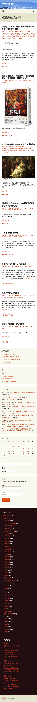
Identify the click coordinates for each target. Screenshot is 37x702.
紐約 (15, 297)
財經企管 (7, 562)
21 (23, 451)
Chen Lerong (6, 397)
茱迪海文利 (20, 210)
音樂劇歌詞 (8, 528)
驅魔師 (6, 82)
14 (23, 448)
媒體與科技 (8, 546)
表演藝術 (7, 557)
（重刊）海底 (7, 676)
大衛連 (24, 35)
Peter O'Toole (10, 35)
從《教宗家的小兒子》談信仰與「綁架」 (19, 144)
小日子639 (6, 643)
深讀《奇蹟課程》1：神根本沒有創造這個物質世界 (11, 651)
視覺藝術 (7, 559)
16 (33, 448)
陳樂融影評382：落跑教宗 (13, 323)
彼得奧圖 (18, 37)
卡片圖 (7, 595)
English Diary (9, 583)
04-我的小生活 (7, 578)
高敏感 (20, 237)
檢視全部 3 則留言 (8, 315)
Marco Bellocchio (18, 148)
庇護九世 (6, 150)
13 (18, 448)
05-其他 (5, 590)
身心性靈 (18, 147)
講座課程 (7, 611)
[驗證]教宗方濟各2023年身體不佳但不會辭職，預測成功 (18, 204)
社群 (6, 632)
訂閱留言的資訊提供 (7, 379)
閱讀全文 (5, 64)
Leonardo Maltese (7, 148)
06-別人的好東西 (8, 614)
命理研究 (18, 208)
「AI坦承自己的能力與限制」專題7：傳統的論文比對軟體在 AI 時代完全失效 (11, 686)
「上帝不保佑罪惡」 (10, 232)
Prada (25, 295)
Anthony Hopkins (26, 31)
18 (9, 451)
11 (9, 448)
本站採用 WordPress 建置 (9, 698)
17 (4, 451)
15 (28, 448)
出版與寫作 (8, 536)
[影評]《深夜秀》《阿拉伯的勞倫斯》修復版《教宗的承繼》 (18, 27)
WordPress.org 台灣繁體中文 (10, 381)
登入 (3, 373)
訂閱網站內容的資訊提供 (8, 376)
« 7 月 (8, 458)
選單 (3, 11)
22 (28, 451)
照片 (6, 603)
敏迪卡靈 (24, 37)
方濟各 (30, 37)
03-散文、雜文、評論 (9, 531)
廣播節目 (7, 598)
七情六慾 (18, 235)
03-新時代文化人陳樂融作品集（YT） (12, 359)
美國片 (14, 38)
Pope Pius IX (27, 148)
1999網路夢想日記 (10, 580)
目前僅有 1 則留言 (8, 135)
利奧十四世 (19, 35)
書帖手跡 (7, 601)
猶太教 (25, 150)
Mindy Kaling (24, 33)
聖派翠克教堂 (21, 297)
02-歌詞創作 (6, 518)
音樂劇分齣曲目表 (10, 526)
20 (18, 451)
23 (33, 451)
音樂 (6, 575)
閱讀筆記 (18, 80)
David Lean (5, 33)
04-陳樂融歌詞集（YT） (8, 362)
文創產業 (7, 554)
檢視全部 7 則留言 (8, 255)
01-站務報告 (6, 515)
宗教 (27, 326)
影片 (6, 624)
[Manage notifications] (3, 698)
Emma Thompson (14, 33)
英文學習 (7, 606)
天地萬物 (7, 541)
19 (13, 451)
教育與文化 (8, 551)
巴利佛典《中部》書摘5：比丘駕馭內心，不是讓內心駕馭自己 (11, 680)
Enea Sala (30, 147)
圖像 (6, 619)
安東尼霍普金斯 (11, 37)
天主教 (29, 35)
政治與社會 (8, 549)
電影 (17, 31)
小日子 (7, 585)
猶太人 (20, 150)
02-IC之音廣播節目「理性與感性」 (11, 357)
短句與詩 (7, 629)
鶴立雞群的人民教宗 (10, 292)
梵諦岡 (9, 38)
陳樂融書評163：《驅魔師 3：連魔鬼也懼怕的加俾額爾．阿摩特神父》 (18, 76)
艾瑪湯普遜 (20, 38)
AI (5, 616)
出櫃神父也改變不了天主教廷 (14, 263)
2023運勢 (26, 208)
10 (4, 448)
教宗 (11, 150)
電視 (6, 572)
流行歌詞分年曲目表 (10, 523)
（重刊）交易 (17, 397)
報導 (6, 621)
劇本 (6, 593)
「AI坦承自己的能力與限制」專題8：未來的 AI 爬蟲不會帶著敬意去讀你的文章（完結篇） (18, 425)
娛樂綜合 (7, 544)
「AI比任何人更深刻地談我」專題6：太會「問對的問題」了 (11, 656)
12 (13, 448)
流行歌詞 (7, 520)
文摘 (6, 626)
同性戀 (6, 237)
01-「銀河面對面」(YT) (8, 354)
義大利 (30, 150)
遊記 (6, 588)
